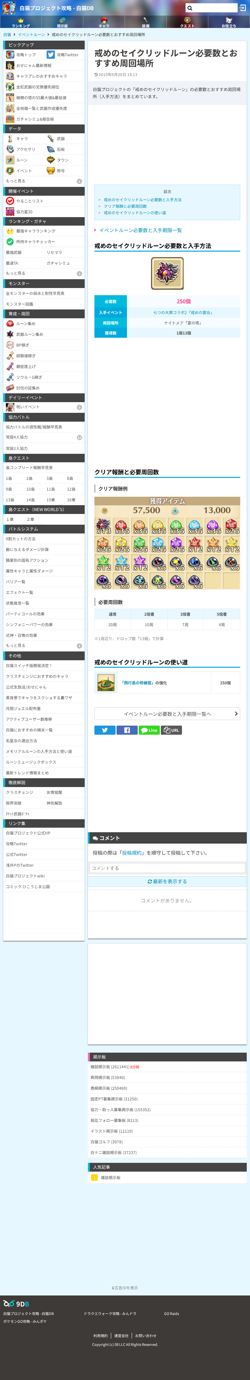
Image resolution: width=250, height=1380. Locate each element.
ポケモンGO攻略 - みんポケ (25, 1321)
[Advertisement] (167, 401)
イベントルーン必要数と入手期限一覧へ (167, 713)
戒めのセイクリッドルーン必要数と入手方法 (143, 199)
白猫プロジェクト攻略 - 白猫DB (57, 8)
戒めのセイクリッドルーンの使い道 (135, 212)
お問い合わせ (146, 1335)
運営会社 (121, 1335)
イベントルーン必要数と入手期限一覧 (140, 230)
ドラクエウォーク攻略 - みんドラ (110, 1313)
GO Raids (171, 1313)
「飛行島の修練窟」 (137, 682)
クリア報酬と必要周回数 (125, 206)
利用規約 (100, 1335)
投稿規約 (132, 852)
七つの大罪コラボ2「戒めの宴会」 (183, 312)
